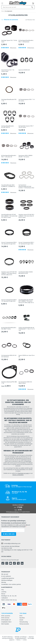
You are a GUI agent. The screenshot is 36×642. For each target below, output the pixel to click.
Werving (3, 582)
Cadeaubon (4, 598)
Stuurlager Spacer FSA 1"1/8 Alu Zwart (9, 41)
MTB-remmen (5, 618)
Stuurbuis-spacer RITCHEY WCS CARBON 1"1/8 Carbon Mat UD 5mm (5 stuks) (26, 216)
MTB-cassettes (5, 616)
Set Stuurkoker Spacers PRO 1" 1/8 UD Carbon (26, 126)
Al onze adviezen (6, 576)
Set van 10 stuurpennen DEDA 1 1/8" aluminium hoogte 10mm (26, 243)
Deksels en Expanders (18, 475)
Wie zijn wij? (4, 574)
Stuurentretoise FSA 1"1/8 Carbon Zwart (7, 70)
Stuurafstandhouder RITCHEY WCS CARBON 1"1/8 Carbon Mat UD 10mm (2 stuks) (9, 216)
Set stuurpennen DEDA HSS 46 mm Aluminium (8, 356)
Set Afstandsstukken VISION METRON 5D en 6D (26, 272)
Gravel (21, 620)
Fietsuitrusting (23, 622)
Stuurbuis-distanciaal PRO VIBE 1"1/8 (9, 382)
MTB (20, 616)
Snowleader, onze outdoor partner (11, 584)
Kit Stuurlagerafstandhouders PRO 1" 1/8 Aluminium (26, 41)
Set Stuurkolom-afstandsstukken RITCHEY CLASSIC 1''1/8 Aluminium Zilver (26, 186)
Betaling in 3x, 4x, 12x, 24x (8, 596)
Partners (18, 640)
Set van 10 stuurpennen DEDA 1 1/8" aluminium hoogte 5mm (9, 243)
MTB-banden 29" (6, 620)
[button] (2, 3)
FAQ (2, 589)
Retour (3, 594)
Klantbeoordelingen (6, 580)
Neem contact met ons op (9, 600)
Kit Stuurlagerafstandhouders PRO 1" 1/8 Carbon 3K (8, 156)
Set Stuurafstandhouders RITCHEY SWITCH (7, 126)
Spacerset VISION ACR (24, 70)
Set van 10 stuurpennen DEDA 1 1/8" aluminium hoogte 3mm (9, 300)
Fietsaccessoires (24, 624)
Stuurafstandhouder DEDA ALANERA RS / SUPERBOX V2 (8, 185)
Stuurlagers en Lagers (23, 473)
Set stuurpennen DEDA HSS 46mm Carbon (25, 382)
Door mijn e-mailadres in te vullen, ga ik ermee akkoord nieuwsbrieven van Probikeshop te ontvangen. (15, 525)
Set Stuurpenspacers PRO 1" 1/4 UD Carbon (27, 100)
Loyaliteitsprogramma (7, 578)
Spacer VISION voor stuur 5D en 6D (27, 356)
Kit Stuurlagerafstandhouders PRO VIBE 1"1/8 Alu (8, 328)
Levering (3, 592)
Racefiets (22, 618)
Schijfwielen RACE (6, 622)
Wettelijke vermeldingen (21, 637)
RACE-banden (5, 624)
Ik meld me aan (9, 534)
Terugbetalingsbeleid (20, 638)
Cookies (25, 640)
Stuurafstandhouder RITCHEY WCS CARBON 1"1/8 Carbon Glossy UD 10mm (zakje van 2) (26, 301)
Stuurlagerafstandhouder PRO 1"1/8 (8, 100)
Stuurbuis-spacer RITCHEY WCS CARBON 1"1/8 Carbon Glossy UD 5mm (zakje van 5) (9, 273)
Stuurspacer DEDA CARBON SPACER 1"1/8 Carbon (25, 156)
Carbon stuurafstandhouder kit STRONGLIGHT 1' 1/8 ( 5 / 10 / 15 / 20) (27, 329)
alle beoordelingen (14, 512)
